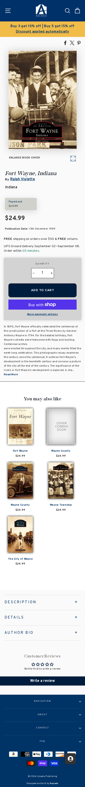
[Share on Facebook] (65, 43)
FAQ (42, 741)
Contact (42, 728)
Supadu (54, 783)
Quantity (42, 264)
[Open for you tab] (70, 758)
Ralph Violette (22, 179)
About (42, 714)
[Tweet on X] (72, 43)
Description (20, 602)
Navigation (42, 701)
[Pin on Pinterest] (79, 43)
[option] (42, 29)
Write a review (42, 681)
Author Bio (19, 633)
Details (14, 617)
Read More (11, 374)
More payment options (42, 314)
